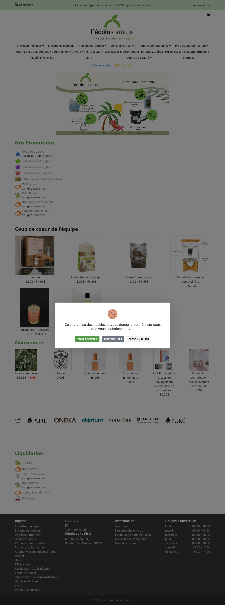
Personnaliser (139, 339)
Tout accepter (87, 339)
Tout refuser (113, 339)
